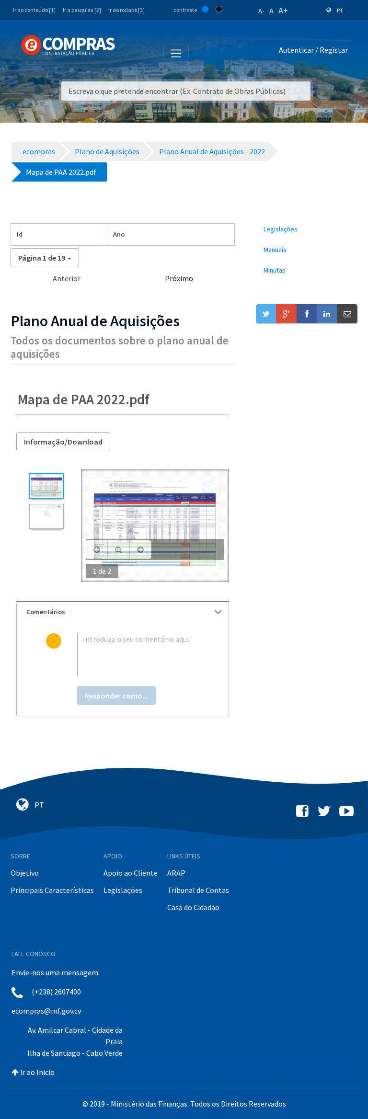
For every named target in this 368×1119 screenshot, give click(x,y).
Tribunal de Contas (198, 890)
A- (261, 11)
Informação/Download (63, 441)
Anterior (66, 278)
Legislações (123, 890)
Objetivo (25, 873)
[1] (46, 486)
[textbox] (138, 654)
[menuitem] (306, 229)
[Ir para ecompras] (68, 45)
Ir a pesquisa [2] (82, 9)
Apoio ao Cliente (131, 873)
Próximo (179, 278)
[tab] (123, 612)
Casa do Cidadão (193, 907)
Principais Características (52, 890)
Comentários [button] (45, 611)
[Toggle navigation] (128, 51)
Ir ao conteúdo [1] (34, 9)
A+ (283, 10)
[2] (46, 516)
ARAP (176, 873)
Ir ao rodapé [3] (126, 9)
